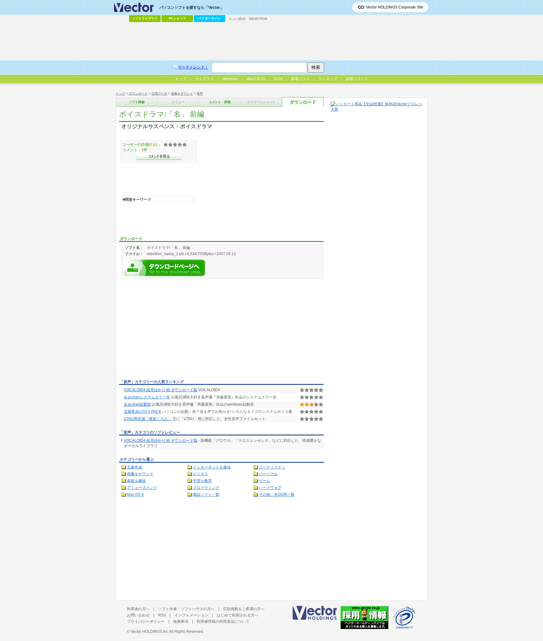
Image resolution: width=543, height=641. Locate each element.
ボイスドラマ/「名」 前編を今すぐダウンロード (164, 267)
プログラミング (206, 487)
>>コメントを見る (159, 156)
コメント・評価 (220, 102)
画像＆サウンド (182, 93)
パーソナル (268, 474)
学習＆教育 (202, 481)
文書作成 (134, 467)
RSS (162, 615)
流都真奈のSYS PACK (142, 411)
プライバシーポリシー (146, 621)
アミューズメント (142, 487)
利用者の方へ (138, 609)
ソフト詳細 (137, 102)
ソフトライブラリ (144, 18)
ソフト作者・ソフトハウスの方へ (186, 609)
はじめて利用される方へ (237, 615)
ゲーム (264, 481)
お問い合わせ (138, 615)
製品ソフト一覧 (206, 494)
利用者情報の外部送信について (223, 621)
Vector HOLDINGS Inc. (150, 631)
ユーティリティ (272, 467)
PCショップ (177, 18)
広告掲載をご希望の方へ (244, 609)
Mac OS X (135, 494)
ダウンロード (138, 93)
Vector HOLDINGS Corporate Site (394, 7)
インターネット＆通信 (212, 467)
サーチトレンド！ (193, 67)
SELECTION (258, 18)
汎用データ (159, 93)
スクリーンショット (261, 102)
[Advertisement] (172, 330)
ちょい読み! (237, 18)
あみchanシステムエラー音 (147, 397)
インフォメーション (191, 615)
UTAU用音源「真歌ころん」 (148, 419)
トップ (120, 93)
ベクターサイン (210, 18)
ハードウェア (270, 487)
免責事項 (180, 621)
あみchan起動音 (137, 404)
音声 (200, 93)
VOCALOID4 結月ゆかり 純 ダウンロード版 (160, 390)
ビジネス (200, 474)
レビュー (178, 102)
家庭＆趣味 (136, 481)
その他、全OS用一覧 (276, 494)
